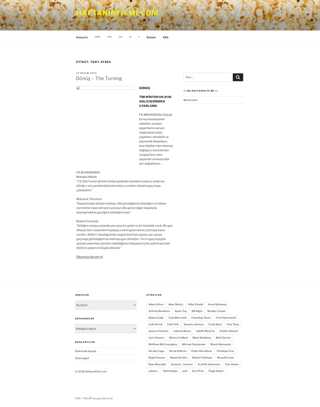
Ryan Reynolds (157, 364)
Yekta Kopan (170, 370)
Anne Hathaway (217, 304)
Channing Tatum (201, 317)
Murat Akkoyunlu (221, 344)
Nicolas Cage (156, 350)
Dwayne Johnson (194, 324)
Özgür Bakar (216, 370)
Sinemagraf (82, 358)
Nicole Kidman (177, 350)
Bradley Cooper (216, 311)
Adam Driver (156, 304)
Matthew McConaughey (163, 344)
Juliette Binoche (205, 330)
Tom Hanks (232, 364)
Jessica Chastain (158, 330)
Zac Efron (198, 370)
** (130, 37)
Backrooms (190, 100)
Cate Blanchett (177, 317)
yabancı (153, 370)
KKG (165, 37)
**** (109, 37)
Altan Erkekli (195, 304)
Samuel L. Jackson (182, 364)
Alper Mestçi (175, 304)
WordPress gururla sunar (98, 398)
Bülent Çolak (156, 317)
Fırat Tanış (233, 324)
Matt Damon (223, 337)
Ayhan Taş (181, 311)
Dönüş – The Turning (99, 78)
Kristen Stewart (229, 330)
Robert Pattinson (202, 357)
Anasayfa (82, 37)
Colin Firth (173, 324)
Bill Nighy (197, 311)
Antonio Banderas (159, 311)
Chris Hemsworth (226, 317)
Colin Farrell (155, 324)
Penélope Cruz (225, 350)
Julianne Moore (182, 330)
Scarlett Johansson (209, 364)
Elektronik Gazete (85, 351)
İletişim (151, 37)
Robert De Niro (178, 357)
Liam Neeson (156, 337)
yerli (184, 370)
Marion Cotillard (178, 337)
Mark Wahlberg (202, 337)
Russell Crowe (225, 357)
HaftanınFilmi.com (117, 13)
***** (97, 37)
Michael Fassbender (194, 344)
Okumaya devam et (89, 257)
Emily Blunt (215, 324)
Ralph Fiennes (157, 357)
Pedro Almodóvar (201, 350)
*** (120, 37)
